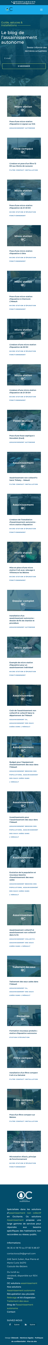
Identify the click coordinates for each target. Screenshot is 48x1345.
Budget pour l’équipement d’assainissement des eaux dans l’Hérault (23, 764)
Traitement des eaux (18, 1301)
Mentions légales (26, 1338)
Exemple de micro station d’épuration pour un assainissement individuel (21, 665)
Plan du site (32, 1341)
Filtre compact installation (23, 170)
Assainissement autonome (22, 128)
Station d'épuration (19, 1037)
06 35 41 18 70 (30, 2)
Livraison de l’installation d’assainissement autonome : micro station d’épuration (22, 522)
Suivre (16, 1325)
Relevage (12, 1297)
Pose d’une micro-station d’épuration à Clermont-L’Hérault (20, 299)
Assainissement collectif (22, 939)
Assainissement (15, 1220)
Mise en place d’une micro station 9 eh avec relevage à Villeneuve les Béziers (22, 570)
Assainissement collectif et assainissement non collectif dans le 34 (22, 932)
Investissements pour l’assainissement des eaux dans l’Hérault (23, 819)
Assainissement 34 (18, 719)
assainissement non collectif (25, 1213)
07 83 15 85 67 (18, 2)
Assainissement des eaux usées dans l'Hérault (23, 778)
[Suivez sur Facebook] (10, 1324)
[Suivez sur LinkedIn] (25, 1324)
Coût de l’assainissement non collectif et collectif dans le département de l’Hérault (22, 713)
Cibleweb (14, 1338)
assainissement (29, 1283)
